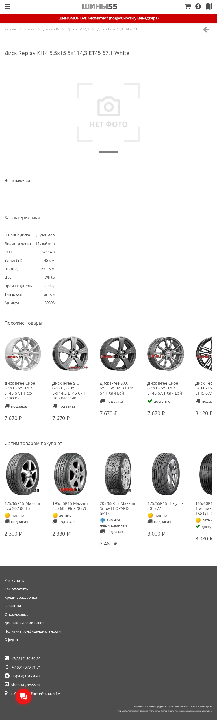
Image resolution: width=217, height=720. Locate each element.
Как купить (14, 580)
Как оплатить (16, 588)
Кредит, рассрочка (21, 597)
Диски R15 (51, 29)
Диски (29, 29)
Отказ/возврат (17, 614)
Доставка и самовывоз (24, 622)
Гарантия (13, 605)
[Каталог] (7, 7)
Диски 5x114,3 (78, 29)
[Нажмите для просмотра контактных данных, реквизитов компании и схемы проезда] (211, 7)
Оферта (11, 639)
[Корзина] (190, 7)
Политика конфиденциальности (33, 631)
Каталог (10, 29)
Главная (100, 6)
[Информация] (200, 7)
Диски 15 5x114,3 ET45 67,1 (117, 29)
